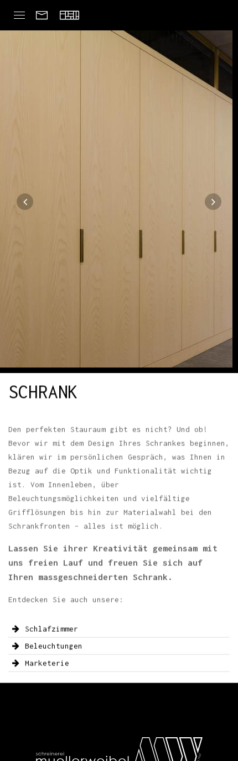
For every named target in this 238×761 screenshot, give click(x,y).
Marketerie (47, 663)
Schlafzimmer (51, 628)
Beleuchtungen (53, 646)
